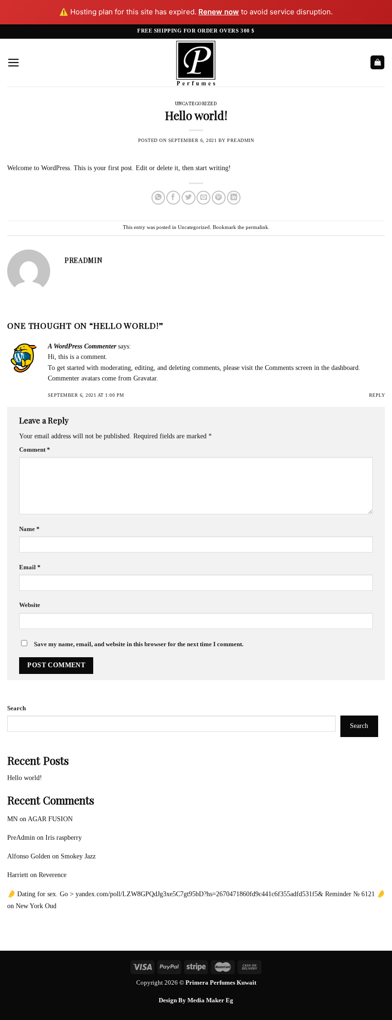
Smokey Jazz (78, 856)
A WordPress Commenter (82, 346)
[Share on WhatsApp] (158, 198)
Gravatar (144, 378)
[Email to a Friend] (203, 198)
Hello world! (24, 777)
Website (29, 605)
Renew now (218, 11)
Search (16, 708)
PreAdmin (240, 140)
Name (29, 529)
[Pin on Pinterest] (219, 198)
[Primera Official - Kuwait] (196, 63)
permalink (257, 227)
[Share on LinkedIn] (234, 198)
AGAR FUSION (50, 819)
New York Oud (36, 906)
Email (30, 567)
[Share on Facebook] (173, 198)
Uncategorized (196, 103)
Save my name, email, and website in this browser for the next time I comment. (138, 644)
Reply (377, 395)
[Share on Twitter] (189, 198)
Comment (34, 449)
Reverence (52, 875)
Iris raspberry (63, 837)
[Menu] (13, 62)
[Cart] (377, 62)
